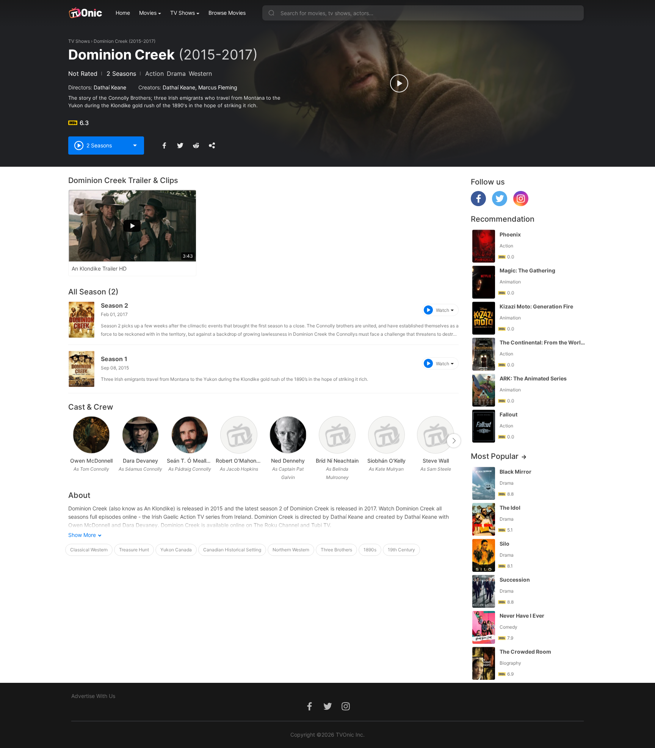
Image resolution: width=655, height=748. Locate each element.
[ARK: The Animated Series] (483, 390)
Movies (148, 12)
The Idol (510, 507)
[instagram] (520, 204)
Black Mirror (515, 471)
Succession (515, 579)
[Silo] (483, 555)
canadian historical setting (232, 549)
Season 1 (114, 359)
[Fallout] (483, 426)
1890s (370, 549)
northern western (291, 549)
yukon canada (176, 549)
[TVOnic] (85, 13)
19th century (401, 549)
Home (123, 12)
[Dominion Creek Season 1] (81, 369)
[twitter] (499, 204)
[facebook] (478, 204)
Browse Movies (227, 12)
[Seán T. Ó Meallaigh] (189, 435)
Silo (504, 543)
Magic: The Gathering (527, 270)
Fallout (508, 414)
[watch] (399, 83)
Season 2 (114, 305)
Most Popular (495, 456)
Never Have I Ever (522, 615)
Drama (176, 73)
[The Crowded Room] (483, 663)
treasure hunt (134, 549)
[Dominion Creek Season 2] (81, 320)
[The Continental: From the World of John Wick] (483, 354)
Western (200, 73)
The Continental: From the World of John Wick (542, 342)
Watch (442, 310)
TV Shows (182, 12)
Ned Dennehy (288, 460)
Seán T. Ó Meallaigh (190, 460)
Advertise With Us (93, 696)
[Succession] (483, 591)
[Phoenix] (483, 246)
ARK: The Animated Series (533, 378)
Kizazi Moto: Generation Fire (536, 306)
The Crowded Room (525, 651)
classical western (89, 549)
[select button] (135, 145)
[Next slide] (454, 441)
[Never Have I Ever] (483, 627)
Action (154, 73)
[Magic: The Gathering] (483, 282)
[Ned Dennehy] (288, 435)
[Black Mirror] (483, 483)
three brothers (336, 549)
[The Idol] (483, 519)
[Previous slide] (73, 441)
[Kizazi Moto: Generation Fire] (483, 318)
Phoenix (510, 234)
